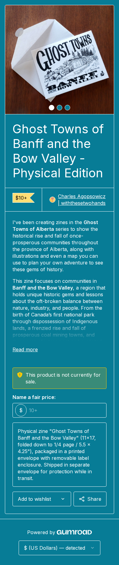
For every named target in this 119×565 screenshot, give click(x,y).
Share (94, 499)
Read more (25, 349)
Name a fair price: (34, 397)
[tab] (51, 107)
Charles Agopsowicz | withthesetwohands (82, 199)
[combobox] (42, 499)
